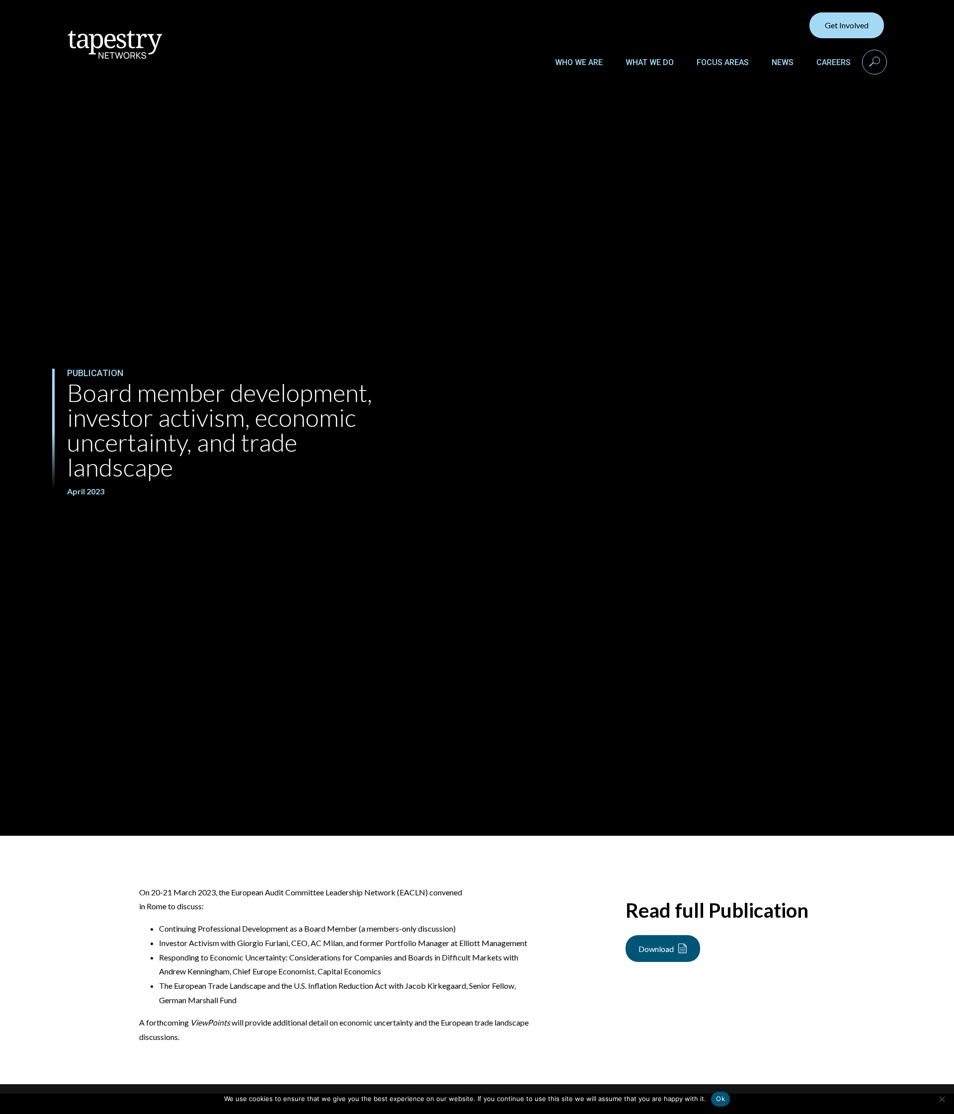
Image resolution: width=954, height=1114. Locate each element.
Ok (720, 1099)
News (783, 62)
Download (656, 949)
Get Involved (847, 25)
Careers (833, 62)
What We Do (650, 62)
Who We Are (579, 62)
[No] (942, 1099)
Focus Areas (723, 62)
